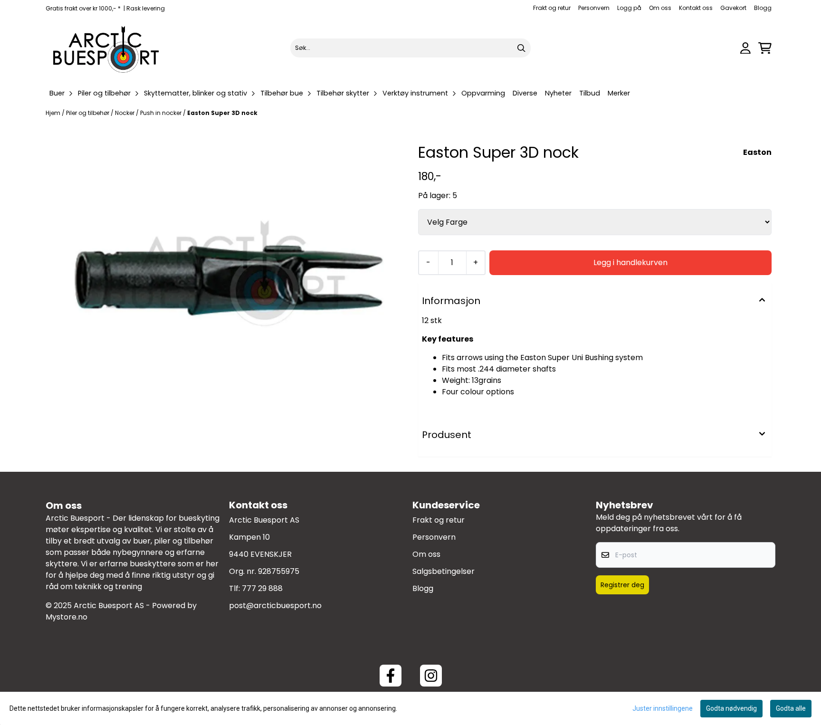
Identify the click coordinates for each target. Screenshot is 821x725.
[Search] (521, 47)
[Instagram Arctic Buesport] (431, 676)
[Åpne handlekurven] (764, 48)
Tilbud (589, 93)
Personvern (594, 8)
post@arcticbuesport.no (275, 605)
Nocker (125, 113)
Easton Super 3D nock (222, 113)
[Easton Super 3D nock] (226, 277)
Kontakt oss (696, 8)
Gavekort (733, 8)
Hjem (54, 113)
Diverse (525, 93)
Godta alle (791, 708)
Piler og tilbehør (88, 113)
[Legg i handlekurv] (630, 262)
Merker (619, 93)
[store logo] (106, 48)
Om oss (660, 8)
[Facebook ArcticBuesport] (390, 676)
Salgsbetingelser (443, 571)
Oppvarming (483, 93)
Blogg (763, 8)
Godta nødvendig (731, 708)
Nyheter (558, 93)
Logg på (629, 8)
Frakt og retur (552, 8)
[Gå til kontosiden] (745, 48)
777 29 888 (262, 588)
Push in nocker (161, 113)
